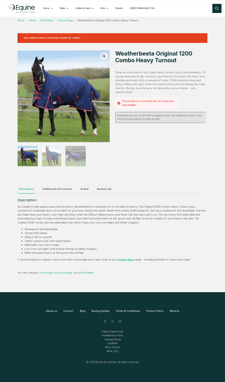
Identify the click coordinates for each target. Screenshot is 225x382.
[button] (104, 56)
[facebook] (105, 321)
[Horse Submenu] (53, 8)
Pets (103, 8)
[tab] (26, 189)
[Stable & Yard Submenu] (93, 8)
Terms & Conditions (128, 311)
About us (51, 311)
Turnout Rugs (65, 21)
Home (21, 21)
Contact (68, 311)
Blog (82, 311)
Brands (119, 8)
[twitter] (112, 321)
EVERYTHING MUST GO (142, 8)
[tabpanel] (112, 230)
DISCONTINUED (86, 273)
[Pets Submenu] (108, 8)
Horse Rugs (46, 21)
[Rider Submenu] (68, 8)
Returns (174, 311)
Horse (46, 8)
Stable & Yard (83, 8)
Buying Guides (100, 311)
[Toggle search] (216, 8)
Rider (62, 8)
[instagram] (120, 321)
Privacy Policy (154, 311)
